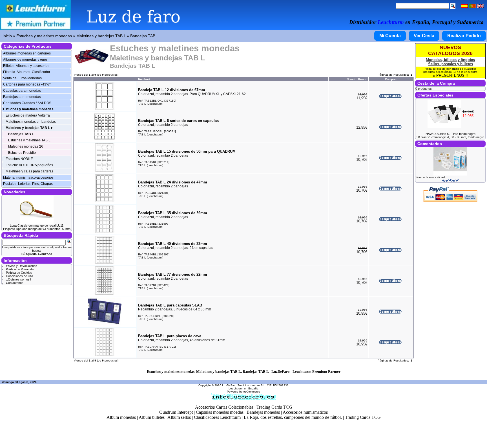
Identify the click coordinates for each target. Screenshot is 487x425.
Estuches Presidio (22, 153)
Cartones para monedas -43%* (27, 84)
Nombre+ (144, 79)
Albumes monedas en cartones (27, 53)
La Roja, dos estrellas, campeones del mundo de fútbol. (293, 417)
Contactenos (14, 282)
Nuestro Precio (357, 79)
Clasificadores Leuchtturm (217, 417)
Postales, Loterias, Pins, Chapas (28, 184)
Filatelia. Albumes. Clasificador (26, 72)
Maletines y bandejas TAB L (101, 36)
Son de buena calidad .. (431, 177)
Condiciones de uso (19, 276)
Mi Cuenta (390, 35)
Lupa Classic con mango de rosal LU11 (36, 225)
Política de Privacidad (20, 269)
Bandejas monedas (263, 412)
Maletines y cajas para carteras (29, 171)
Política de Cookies (19, 272)
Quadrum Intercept (176, 412)
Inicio (7, 36)
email (455, 68)
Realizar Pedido (464, 35)
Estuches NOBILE (19, 159)
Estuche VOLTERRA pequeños (29, 165)
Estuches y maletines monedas (44, 36)
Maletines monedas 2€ (25, 146)
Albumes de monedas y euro (25, 60)
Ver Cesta (424, 35)
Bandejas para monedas (22, 97)
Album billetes (152, 417)
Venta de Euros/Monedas (22, 78)
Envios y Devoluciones (21, 266)
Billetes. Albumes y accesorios (26, 66)
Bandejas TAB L (144, 36)
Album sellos (179, 417)
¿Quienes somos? (18, 279)
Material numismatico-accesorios (28, 177)
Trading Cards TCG (274, 407)
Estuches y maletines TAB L (29, 140)
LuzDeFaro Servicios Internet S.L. (244, 385)
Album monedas (121, 417)
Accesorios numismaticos (305, 412)
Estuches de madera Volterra (28, 115)
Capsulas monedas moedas (220, 412)
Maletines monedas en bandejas (31, 122)
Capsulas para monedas (22, 91)
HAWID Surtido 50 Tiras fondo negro (450, 133)
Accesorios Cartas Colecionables (224, 407)
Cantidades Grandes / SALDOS (27, 103)
